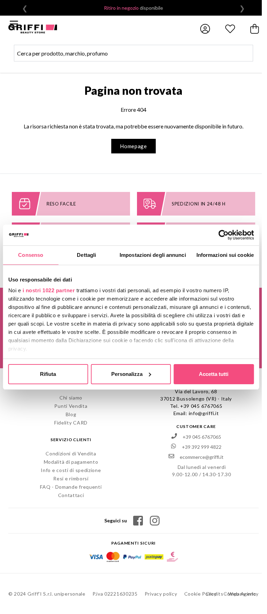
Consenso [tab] (30, 255)
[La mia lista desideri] (230, 29)
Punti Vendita (70, 406)
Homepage (133, 146)
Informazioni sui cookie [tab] (225, 255)
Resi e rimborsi (71, 478)
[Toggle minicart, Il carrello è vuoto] (255, 29)
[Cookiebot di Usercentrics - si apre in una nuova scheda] (223, 235)
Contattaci (71, 495)
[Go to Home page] (32, 28)
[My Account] (205, 29)
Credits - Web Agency (232, 594)
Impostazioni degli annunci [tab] (153, 255)
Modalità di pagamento (71, 462)
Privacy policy (161, 594)
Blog (71, 414)
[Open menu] (14, 24)
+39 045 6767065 (201, 406)
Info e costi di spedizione (71, 470)
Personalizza (127, 374)
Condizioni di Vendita (71, 453)
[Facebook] (138, 520)
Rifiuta (48, 374)
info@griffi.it (204, 413)
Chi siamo (70, 398)
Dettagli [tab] (86, 255)
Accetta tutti (213, 374)
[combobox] (133, 53)
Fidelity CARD (71, 423)
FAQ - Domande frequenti (71, 487)
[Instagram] (154, 520)
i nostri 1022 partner (48, 290)
